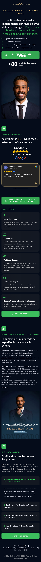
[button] (20, 480)
